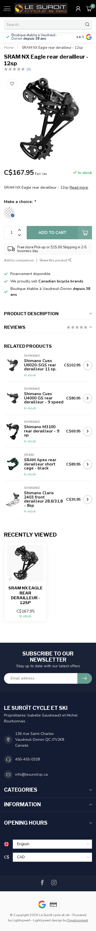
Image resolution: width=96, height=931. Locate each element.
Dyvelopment (77, 920)
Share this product (53, 260)
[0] (89, 8)
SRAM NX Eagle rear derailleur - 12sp (52, 47)
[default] (10, 578)
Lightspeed (21, 920)
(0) (29, 69)
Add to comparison (19, 260)
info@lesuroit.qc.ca (31, 774)
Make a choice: (20, 201)
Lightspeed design (47, 920)
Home (9, 47)
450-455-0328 (27, 759)
